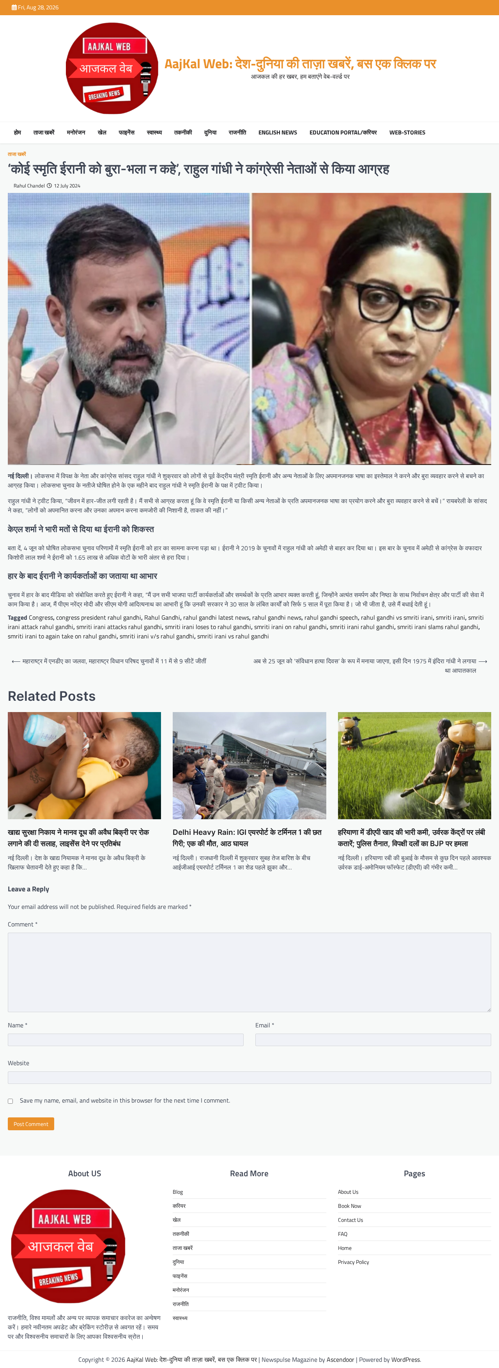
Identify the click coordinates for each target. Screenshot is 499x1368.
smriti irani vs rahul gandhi (233, 636)
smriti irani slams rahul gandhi (437, 626)
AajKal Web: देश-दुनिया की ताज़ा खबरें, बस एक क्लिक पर (300, 63)
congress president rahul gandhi (98, 617)
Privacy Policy (353, 1262)
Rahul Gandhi (162, 617)
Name (18, 1025)
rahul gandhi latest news (216, 617)
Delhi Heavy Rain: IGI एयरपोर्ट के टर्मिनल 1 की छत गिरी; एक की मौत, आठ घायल (247, 838)
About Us (348, 1192)
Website (18, 1063)
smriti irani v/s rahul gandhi (157, 636)
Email (264, 1025)
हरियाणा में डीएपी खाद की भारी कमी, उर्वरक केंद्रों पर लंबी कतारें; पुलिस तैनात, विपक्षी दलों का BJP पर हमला (411, 838)
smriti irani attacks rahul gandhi (119, 626)
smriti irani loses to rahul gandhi (208, 626)
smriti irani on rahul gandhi (290, 626)
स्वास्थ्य (154, 132)
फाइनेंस (126, 132)
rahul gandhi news (276, 617)
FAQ (342, 1234)
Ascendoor (340, 1359)
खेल (102, 132)
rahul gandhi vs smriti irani (397, 617)
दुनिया (210, 132)
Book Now (349, 1206)
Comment (23, 924)
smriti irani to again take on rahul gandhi (62, 636)
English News (277, 132)
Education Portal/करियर (343, 132)
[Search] (483, 133)
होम (17, 132)
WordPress (405, 1359)
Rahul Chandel (29, 185)
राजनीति (237, 132)
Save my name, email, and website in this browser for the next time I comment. (125, 1100)
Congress (41, 617)
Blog (178, 1192)
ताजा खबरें (44, 132)
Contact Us (350, 1220)
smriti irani (450, 617)
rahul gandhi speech (331, 617)
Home (345, 1248)
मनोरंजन (76, 132)
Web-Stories (407, 132)
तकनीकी (183, 132)
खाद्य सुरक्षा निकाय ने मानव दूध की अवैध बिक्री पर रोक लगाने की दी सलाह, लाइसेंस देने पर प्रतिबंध (78, 838)
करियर (179, 1206)
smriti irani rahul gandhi (362, 626)
